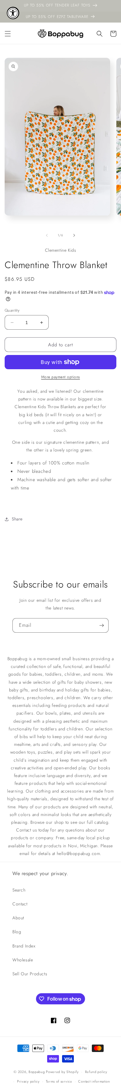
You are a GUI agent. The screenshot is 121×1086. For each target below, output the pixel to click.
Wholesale (22, 960)
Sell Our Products (29, 974)
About (18, 918)
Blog (16, 932)
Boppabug (37, 1071)
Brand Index (24, 946)
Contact (19, 904)
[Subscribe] (101, 625)
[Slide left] (47, 235)
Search (19, 890)
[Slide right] (74, 235)
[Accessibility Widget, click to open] (13, 13)
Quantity (12, 310)
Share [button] (17, 519)
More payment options (60, 377)
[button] (8, 34)
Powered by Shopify (62, 1071)
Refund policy (96, 1071)
